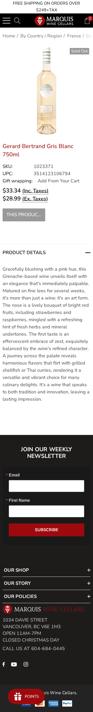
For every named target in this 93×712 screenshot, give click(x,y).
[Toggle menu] (6, 21)
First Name (19, 500)
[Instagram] (27, 664)
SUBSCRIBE (46, 530)
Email (14, 475)
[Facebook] (3, 664)
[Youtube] (14, 664)
